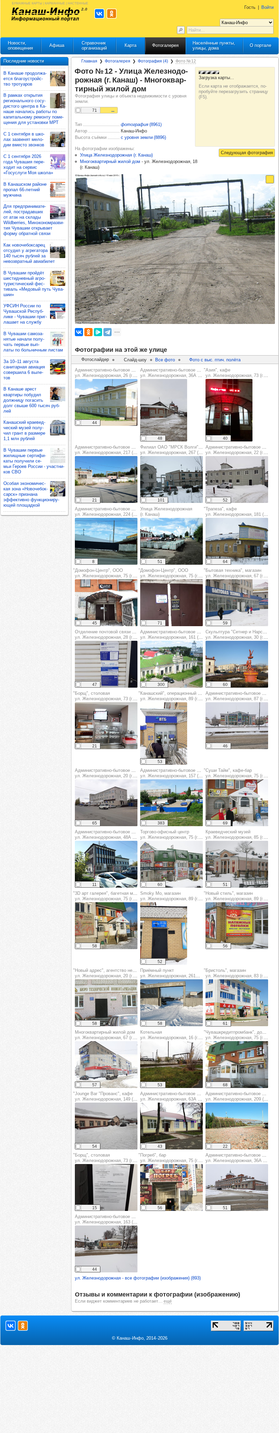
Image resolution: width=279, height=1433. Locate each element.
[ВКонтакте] (79, 332)
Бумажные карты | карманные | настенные (50, 2)
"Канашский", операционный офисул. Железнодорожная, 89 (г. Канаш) (176, 696)
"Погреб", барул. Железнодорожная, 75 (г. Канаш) (176, 1158)
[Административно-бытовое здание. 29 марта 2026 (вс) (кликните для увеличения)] (106, 541)
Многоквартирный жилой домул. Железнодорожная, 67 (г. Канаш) (112, 1035)
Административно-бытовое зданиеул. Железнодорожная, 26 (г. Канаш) (112, 372)
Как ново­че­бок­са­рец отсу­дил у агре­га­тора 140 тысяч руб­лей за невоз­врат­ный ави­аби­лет (29, 253)
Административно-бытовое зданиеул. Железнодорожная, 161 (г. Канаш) (178, 634)
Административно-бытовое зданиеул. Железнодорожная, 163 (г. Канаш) (113, 1219)
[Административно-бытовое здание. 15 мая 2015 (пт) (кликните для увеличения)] (106, 402)
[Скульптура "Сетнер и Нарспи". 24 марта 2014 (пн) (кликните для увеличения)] (237, 664)
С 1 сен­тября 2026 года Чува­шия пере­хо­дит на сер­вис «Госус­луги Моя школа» (28, 164)
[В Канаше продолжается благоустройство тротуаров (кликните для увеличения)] (57, 78)
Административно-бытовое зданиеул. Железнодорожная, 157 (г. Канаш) (178, 773)
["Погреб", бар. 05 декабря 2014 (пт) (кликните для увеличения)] (171, 1187)
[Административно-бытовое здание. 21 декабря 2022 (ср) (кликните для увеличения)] (163, 410)
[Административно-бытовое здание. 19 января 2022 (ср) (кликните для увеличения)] (237, 479)
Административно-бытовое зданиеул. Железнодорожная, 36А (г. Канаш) (178, 372)
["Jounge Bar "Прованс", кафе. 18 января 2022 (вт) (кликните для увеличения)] (106, 1126)
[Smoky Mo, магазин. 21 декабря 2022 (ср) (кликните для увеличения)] (163, 933)
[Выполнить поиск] (181, 30)
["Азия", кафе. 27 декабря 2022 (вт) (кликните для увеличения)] (229, 410)
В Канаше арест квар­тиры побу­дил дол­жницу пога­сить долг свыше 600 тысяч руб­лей (31, 399)
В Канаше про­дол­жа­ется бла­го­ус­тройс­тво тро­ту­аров (25, 79)
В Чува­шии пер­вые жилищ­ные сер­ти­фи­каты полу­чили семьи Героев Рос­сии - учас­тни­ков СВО (33, 461)
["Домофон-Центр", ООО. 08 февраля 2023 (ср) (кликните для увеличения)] (106, 602)
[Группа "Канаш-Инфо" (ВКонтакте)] (10, 1326)
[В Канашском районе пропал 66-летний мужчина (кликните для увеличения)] (57, 189)
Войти (267, 7)
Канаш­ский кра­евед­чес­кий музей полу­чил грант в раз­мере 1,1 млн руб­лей (24, 430)
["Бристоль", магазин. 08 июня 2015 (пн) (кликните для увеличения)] (237, 1002)
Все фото (165, 359)
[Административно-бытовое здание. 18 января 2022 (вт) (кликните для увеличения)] (237, 1187)
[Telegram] (107, 332)
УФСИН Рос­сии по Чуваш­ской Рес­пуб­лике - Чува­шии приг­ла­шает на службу (25, 314)
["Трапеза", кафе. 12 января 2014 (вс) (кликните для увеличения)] (237, 541)
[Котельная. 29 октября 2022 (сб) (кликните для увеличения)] (171, 1064)
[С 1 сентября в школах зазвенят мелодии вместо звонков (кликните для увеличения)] (57, 139)
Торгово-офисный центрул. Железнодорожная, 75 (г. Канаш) (177, 834)
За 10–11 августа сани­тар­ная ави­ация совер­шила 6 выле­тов (24, 369)
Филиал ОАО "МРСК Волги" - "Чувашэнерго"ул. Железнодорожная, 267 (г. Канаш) (186, 450)
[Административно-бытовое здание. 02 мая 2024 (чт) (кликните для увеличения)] (106, 802)
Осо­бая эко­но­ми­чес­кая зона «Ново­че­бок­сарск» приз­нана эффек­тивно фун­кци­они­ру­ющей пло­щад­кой (31, 494)
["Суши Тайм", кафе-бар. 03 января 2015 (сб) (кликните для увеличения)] (237, 802)
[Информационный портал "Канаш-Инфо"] (46, 14)
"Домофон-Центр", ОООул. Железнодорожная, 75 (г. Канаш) (111, 573)
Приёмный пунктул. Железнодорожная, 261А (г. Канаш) (179, 973)
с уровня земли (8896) (143, 137)
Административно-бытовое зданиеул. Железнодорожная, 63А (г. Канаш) (178, 1096)
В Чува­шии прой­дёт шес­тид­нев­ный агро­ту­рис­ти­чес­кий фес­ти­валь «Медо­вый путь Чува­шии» (33, 283)
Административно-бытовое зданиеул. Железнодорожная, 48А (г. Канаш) (113, 834)
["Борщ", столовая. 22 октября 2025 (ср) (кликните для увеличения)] (106, 725)
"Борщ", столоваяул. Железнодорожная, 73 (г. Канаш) (111, 696)
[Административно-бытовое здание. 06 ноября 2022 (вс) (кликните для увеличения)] (171, 1126)
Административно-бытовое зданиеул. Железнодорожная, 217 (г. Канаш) (113, 450)
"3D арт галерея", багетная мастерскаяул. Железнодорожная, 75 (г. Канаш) (113, 896)
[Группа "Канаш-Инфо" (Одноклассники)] (23, 1326)
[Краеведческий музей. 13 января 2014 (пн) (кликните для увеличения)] (237, 864)
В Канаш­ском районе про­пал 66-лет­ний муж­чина (25, 190)
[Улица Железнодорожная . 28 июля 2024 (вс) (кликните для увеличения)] (171, 541)
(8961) (141, 124)
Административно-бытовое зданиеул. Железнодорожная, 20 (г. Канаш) (112, 773)
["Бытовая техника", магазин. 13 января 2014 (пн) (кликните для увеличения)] (237, 602)
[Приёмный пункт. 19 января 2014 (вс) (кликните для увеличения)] (171, 1002)
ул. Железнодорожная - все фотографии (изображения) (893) (138, 1278)
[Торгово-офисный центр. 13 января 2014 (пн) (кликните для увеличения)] (171, 864)
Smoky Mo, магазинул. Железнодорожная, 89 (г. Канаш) (177, 896)
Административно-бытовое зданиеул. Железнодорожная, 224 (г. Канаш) (113, 511)
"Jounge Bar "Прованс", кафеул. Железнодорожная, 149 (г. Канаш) (112, 1096)
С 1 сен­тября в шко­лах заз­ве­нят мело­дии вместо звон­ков (24, 139)
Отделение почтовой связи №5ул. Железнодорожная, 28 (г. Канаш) (112, 634)
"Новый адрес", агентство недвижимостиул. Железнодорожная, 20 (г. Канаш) (115, 973)
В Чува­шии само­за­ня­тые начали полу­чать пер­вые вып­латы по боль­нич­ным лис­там (33, 341)
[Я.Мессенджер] (98, 332)
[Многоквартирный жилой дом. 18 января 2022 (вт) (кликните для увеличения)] (106, 1064)
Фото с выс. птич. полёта (215, 359)
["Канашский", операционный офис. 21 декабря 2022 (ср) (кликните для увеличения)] (163, 733)
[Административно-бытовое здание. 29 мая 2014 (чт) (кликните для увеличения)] (171, 802)
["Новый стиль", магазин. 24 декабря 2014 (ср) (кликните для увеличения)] (237, 925)
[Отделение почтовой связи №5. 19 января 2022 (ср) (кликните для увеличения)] (106, 664)
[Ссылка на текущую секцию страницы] (150, 89)
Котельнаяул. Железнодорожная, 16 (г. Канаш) (177, 1035)
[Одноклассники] (88, 332)
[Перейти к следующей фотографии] (247, 153)
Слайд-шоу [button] (135, 359)
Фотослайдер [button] (95, 359)
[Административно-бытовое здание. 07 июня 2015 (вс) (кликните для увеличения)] (171, 664)
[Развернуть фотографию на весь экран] (270, 179)
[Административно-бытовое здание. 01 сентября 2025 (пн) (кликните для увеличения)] (106, 479)
